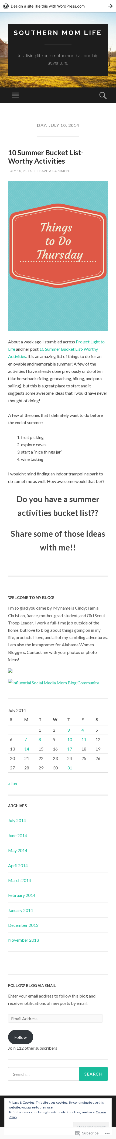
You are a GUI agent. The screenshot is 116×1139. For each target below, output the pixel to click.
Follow (20, 1037)
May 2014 (17, 850)
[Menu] (15, 95)
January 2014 (20, 910)
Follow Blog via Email (32, 985)
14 (26, 748)
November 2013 (23, 939)
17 (69, 748)
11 (83, 739)
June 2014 (17, 835)
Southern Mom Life (58, 33)
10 (69, 739)
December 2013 (23, 925)
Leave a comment (54, 171)
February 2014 (21, 895)
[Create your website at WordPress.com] (58, 6)
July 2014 (17, 820)
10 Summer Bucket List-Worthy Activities (46, 156)
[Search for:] (58, 1074)
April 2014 (18, 865)
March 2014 (19, 880)
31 (69, 767)
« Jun (12, 783)
